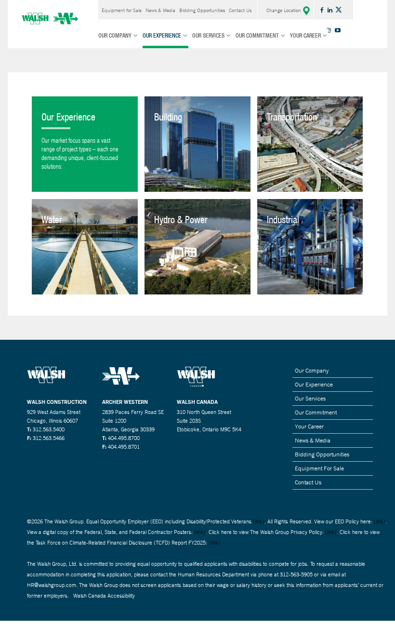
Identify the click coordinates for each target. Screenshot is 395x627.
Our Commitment (257, 35)
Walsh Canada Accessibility (104, 595)
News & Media (160, 10)
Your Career (305, 35)
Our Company (115, 35)
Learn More (197, 147)
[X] (339, 9)
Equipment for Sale (122, 10)
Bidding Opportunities (202, 10)
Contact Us (240, 10)
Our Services (208, 35)
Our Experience (162, 35)
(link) (258, 521)
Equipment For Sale (319, 468)
